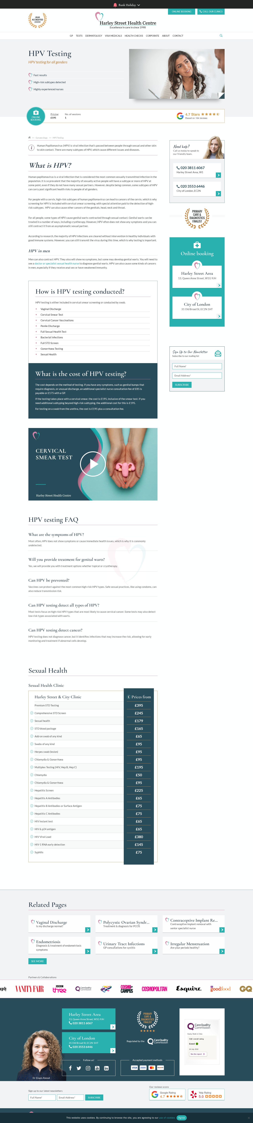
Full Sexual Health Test (53, 331)
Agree (181, 1117)
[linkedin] (106, 1068)
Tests (79, 35)
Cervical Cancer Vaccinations (57, 320)
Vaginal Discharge (51, 308)
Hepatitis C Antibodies (47, 813)
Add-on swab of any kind (48, 736)
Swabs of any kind (45, 744)
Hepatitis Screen (44, 790)
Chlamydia (41, 774)
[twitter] (78, 1068)
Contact (178, 35)
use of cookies (167, 1117)
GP (71, 35)
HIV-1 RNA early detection (50, 844)
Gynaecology (42, 137)
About (166, 35)
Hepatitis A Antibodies (47, 798)
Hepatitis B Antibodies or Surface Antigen (58, 805)
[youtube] (97, 1068)
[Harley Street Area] (88, 1019)
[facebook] (70, 1068)
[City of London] (88, 1042)
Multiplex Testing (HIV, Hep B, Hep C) (56, 767)
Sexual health (42, 720)
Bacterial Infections (52, 337)
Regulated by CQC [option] (127, 27)
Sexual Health (48, 354)
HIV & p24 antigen (45, 829)
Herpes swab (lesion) (46, 751)
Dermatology (93, 35)
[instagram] (88, 1068)
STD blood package (45, 728)
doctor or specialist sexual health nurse (57, 263)
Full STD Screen (49, 342)
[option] (64, 989)
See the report (196, 1054)
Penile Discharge (50, 325)
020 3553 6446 (83, 1047)
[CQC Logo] (198, 1029)
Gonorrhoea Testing (52, 348)
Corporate (152, 35)
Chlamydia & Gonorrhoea (49, 759)
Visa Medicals (113, 35)
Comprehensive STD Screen (50, 713)
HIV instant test (44, 821)
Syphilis (39, 852)
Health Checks (134, 35)
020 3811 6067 (83, 1023)
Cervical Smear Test (52, 314)
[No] (248, 1118)
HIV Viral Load (43, 836)
